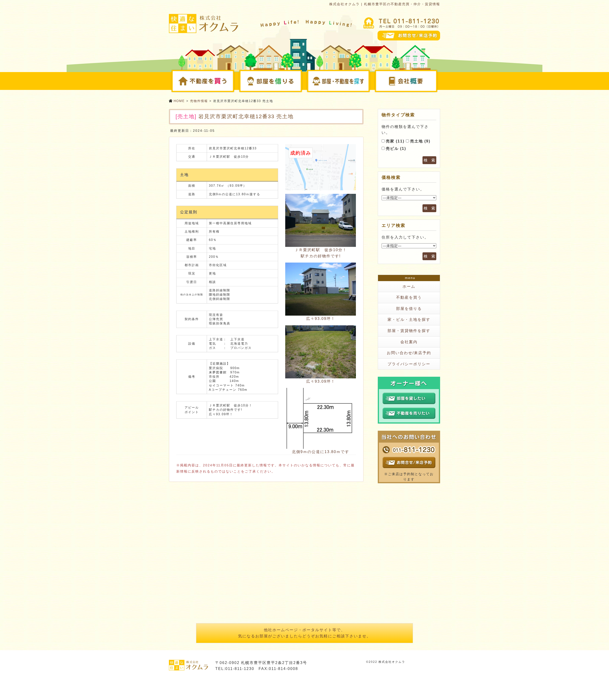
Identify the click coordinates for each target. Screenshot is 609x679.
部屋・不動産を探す (368, 81)
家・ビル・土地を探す (409, 320)
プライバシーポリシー (409, 364)
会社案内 (436, 81)
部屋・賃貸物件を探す (409, 331)
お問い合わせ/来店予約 (409, 353)
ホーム (409, 286)
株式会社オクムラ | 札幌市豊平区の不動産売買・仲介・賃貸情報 (384, 4)
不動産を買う (233, 81)
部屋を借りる (301, 81)
